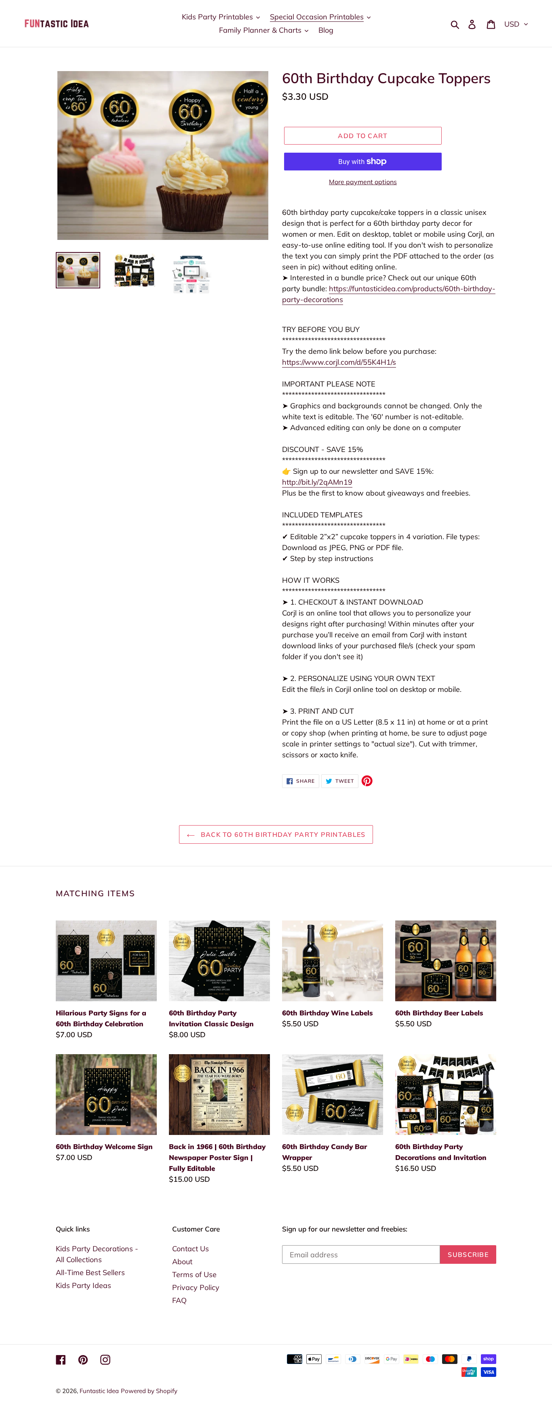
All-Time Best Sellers (90, 1272)
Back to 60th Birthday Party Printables (282, 834)
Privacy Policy (195, 1287)
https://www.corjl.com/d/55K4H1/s (339, 362)
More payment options (363, 182)
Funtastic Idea (99, 1391)
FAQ (179, 1300)
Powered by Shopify (149, 1391)
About (182, 1261)
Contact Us (190, 1248)
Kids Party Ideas (83, 1285)
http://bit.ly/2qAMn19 (317, 482)
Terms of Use (194, 1274)
